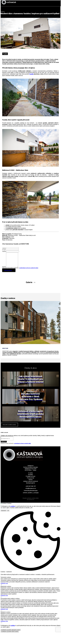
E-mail (3, 249)
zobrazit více (4, 583)
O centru (30, 473)
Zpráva (4, 266)
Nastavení (3, 510)
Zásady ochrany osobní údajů (30, 498)
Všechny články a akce (9, 424)
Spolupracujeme (30, 483)
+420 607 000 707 (31, 486)
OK (8, 510)
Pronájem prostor (30, 476)
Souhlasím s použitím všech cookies (9, 631)
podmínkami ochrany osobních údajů (28, 267)
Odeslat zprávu (8, 270)
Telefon (4, 251)
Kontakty (30, 474)
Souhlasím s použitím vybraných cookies (10, 629)
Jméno (4, 248)
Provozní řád (30, 478)
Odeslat (3, 441)
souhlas (12, 506)
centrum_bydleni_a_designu (31, 492)
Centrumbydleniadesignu (31, 490)
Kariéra (30, 479)
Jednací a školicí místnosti (30, 481)
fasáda (31, 74)
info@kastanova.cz (30, 488)
